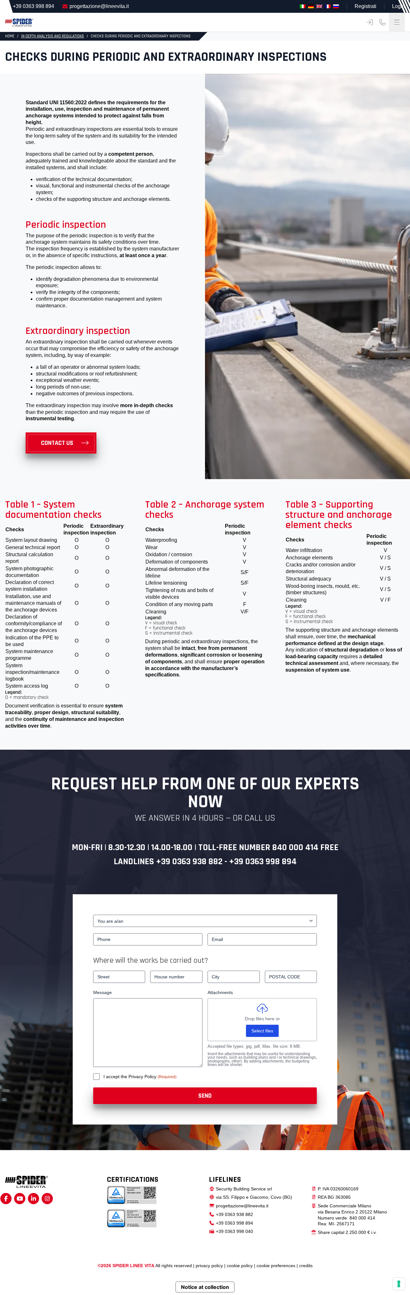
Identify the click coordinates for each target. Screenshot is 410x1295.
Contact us (57, 443)
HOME (9, 36)
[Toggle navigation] (397, 22)
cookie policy (240, 1265)
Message (102, 992)
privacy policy (209, 1265)
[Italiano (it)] (303, 6)
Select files (262, 1030)
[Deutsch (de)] (311, 6)
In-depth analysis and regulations (52, 36)
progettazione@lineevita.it (99, 6)
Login (398, 6)
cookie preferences (276, 1265)
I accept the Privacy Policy (130, 1076)
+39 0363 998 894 (33, 6)
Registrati (365, 6)
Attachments (220, 992)
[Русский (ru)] (336, 6)
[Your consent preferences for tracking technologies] (399, 1284)
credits (306, 1265)
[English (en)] (319, 6)
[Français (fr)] (328, 6)
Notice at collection (205, 1287)
